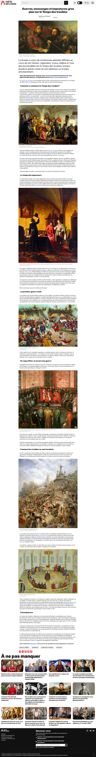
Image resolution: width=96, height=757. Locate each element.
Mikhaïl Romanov (69, 602)
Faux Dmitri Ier (38, 185)
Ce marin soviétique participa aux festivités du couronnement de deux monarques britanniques (84, 675)
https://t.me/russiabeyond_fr (59, 77)
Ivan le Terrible (52, 150)
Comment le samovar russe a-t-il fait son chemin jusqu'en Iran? (12, 722)
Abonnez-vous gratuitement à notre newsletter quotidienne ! (50, 741)
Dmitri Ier (60, 297)
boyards (29, 271)
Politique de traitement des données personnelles (8, 736)
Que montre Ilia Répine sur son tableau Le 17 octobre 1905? (83, 722)
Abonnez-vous (43, 731)
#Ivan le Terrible (24, 647)
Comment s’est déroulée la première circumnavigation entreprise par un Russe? (58, 698)
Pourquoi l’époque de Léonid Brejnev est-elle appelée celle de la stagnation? (60, 723)
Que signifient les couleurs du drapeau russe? (59, 675)
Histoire (55, 17)
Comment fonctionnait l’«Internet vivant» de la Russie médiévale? (11, 698)
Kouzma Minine (42, 535)
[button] (63, 2)
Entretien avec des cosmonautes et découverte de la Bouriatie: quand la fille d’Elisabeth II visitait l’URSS (36, 676)
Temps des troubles (26, 80)
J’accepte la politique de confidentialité (45, 747)
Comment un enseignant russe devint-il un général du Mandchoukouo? (83, 698)
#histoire (59, 647)
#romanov (35, 647)
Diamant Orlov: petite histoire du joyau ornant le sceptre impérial (12, 675)
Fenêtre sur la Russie (44, 16)
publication (33, 643)
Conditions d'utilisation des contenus (8, 739)
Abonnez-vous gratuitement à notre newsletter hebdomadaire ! (50, 737)
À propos (3, 734)
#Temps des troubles (47, 647)
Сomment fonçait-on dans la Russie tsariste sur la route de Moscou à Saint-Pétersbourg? (35, 723)
